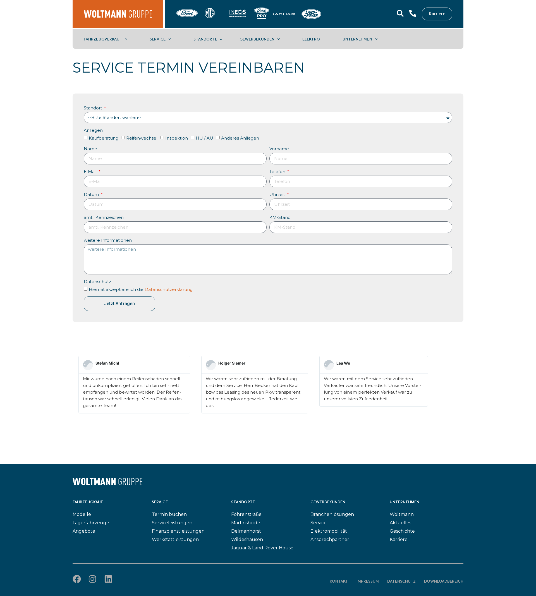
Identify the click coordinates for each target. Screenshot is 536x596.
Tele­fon (277, 171)
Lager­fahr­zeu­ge (91, 522)
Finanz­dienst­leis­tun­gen (178, 531)
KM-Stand (280, 217)
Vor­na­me (279, 148)
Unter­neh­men (357, 39)
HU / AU (204, 138)
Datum (92, 194)
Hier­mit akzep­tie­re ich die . (141, 289)
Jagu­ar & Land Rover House (262, 547)
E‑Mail (91, 171)
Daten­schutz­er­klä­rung (169, 289)
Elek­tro (311, 39)
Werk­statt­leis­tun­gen (175, 539)
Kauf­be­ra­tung (103, 138)
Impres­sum (367, 581)
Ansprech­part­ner (329, 539)
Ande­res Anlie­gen (240, 138)
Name (90, 148)
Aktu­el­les (400, 522)
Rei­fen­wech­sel (141, 138)
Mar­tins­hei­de (245, 522)
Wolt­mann (402, 514)
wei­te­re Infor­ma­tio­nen (108, 240)
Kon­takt (339, 581)
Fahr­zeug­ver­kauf (103, 39)
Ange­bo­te (84, 531)
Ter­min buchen (169, 514)
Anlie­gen (93, 130)
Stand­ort (93, 108)
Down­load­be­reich (443, 581)
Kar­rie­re (399, 539)
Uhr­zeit (277, 194)
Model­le (82, 514)
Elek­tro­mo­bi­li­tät (328, 531)
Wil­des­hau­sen (247, 539)
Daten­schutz (97, 281)
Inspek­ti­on (176, 138)
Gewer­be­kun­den (257, 39)
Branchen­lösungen (332, 514)
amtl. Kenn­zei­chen (104, 217)
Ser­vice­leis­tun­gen (172, 522)
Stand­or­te (205, 39)
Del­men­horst (246, 531)
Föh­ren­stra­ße (246, 514)
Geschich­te (402, 531)
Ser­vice (158, 39)
